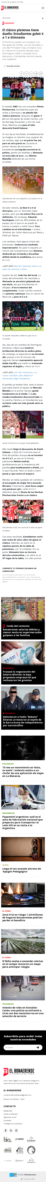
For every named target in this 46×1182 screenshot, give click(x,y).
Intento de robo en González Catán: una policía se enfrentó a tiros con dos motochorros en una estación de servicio (23, 1012)
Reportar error (10, 1117)
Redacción (8, 1111)
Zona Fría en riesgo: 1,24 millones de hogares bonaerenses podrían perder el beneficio (22, 917)
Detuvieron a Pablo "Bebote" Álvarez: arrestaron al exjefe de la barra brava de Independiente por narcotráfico (23, 721)
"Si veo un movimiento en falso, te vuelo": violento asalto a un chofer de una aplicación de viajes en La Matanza (23, 772)
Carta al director (11, 1114)
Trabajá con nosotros (13, 1124)
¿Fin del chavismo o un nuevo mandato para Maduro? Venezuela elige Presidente (19, 375)
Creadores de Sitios (29, 1179)
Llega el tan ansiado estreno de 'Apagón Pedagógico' (21, 870)
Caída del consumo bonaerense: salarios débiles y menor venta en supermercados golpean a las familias (22, 630)
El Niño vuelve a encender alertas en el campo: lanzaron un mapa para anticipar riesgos (22, 964)
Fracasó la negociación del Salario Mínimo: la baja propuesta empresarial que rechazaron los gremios (19, 676)
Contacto (7, 1120)
